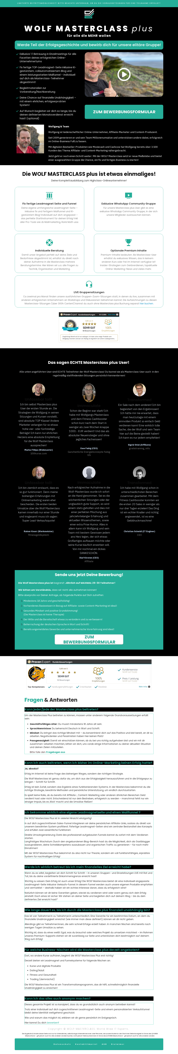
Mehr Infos (143, 687)
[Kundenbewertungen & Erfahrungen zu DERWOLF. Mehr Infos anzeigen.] (89, 327)
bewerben (52, 1022)
